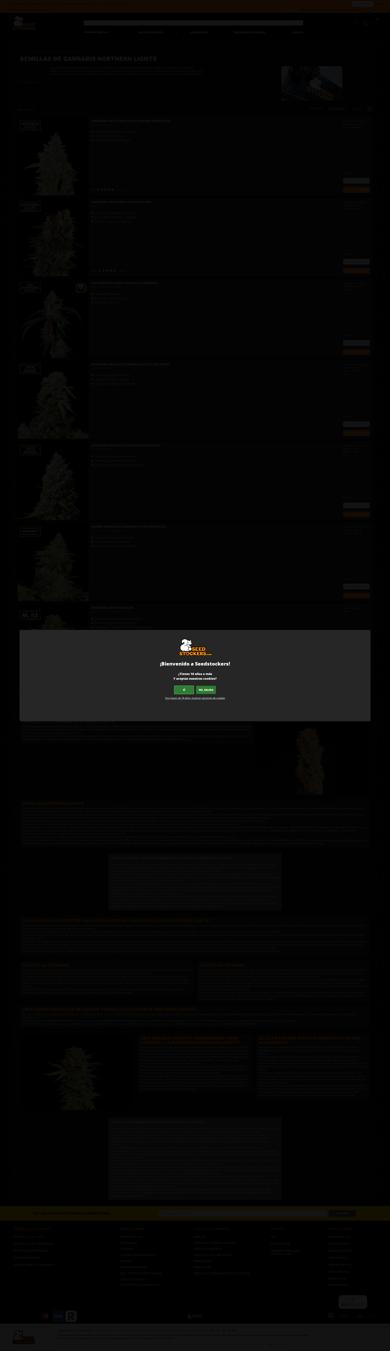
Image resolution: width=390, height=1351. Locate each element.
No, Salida (206, 690)
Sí (184, 690)
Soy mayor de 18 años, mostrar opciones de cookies (195, 698)
